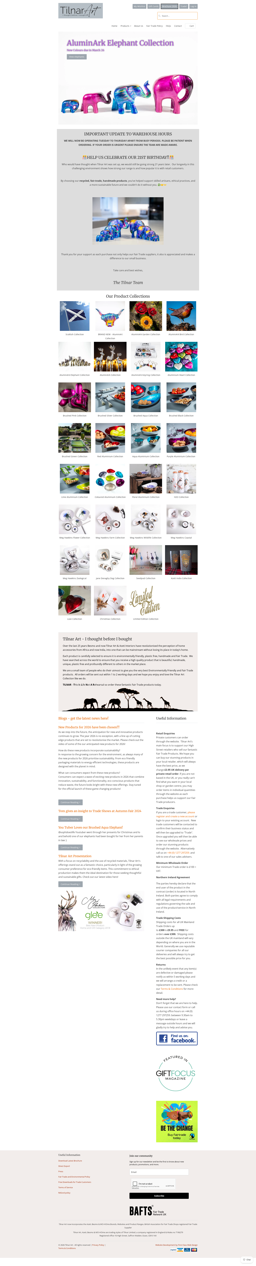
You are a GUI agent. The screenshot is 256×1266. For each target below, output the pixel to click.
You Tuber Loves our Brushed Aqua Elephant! (90, 827)
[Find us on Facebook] (177, 1044)
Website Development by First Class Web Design (176, 1245)
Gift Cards (154, 6)
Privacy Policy (98, 1245)
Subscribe (159, 1195)
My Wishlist (139, 6)
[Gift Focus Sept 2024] (175, 1090)
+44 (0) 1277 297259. (178, 852)
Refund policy (64, 1192)
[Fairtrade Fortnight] (177, 1141)
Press (60, 1171)
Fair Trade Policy (154, 25)
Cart (192, 25)
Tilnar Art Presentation (74, 856)
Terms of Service (65, 1187)
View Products (76, 51)
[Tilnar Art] (80, 11)
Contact (178, 25)
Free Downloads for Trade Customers (74, 1182)
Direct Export (64, 1166)
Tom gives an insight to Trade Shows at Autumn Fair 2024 (99, 811)
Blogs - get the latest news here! (83, 718)
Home (114, 25)
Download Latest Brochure (70, 1160)
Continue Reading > (70, 802)
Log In (193, 6)
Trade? (183, 6)
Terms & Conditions (67, 1248)
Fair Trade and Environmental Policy (74, 1176)
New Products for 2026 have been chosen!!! (89, 727)
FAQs (168, 25)
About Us (138, 25)
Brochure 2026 (169, 6)
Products (126, 25)
